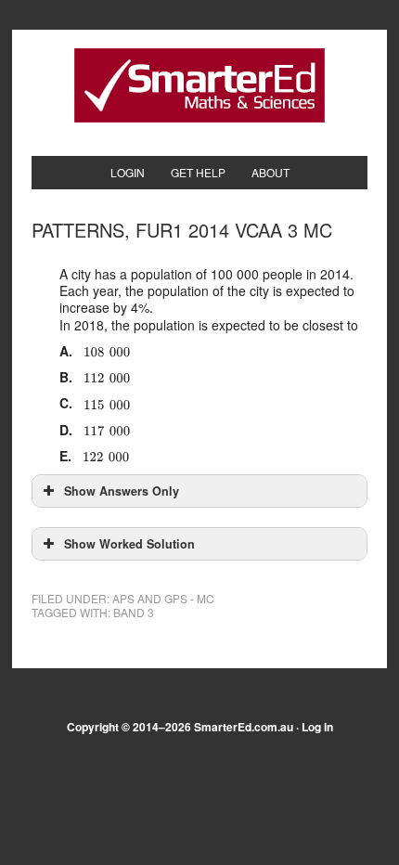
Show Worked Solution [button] (129, 544)
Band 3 (133, 612)
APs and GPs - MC (163, 598)
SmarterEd (199, 85)
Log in (317, 726)
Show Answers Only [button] (121, 491)
